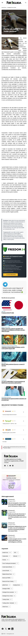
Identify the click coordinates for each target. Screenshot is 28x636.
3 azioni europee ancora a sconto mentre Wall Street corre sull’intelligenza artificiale (17, 540)
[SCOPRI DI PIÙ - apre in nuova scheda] (23, 439)
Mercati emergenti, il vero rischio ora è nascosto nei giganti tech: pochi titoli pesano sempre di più (17, 504)
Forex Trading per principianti (10, 563)
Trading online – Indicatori (9, 603)
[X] (7, 465)
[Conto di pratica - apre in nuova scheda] (23, 430)
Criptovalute (6, 556)
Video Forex (5, 606)
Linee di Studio (6, 570)
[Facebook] (5, 465)
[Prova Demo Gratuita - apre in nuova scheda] (23, 421)
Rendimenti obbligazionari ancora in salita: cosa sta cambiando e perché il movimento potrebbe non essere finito (17, 529)
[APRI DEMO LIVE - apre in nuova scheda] (23, 412)
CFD (15, 552)
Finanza (5, 559)
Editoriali (16, 556)
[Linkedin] (12, 465)
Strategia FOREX (7, 588)
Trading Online (6, 599)
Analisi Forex (6, 552)
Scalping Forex (17, 585)
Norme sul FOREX (7, 577)
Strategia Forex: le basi (11, 7)
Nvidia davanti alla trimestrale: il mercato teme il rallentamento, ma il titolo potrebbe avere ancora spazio (17, 516)
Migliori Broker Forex (8, 574)
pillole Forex (6, 585)
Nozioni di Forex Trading (8, 581)
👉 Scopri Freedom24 (10, 274)
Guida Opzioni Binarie (8, 567)
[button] (2, 2)
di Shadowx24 (11, 499)
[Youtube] (10, 465)
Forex (5, 7)
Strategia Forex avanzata (9, 592)
